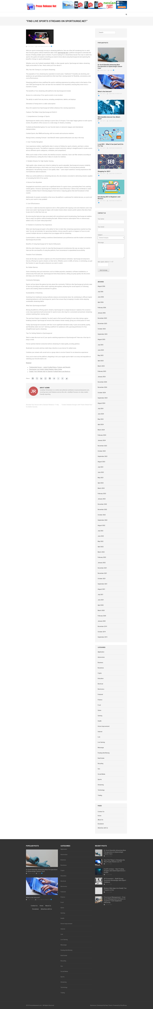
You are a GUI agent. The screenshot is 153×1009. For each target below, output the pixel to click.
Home (99, 815)
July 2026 (100, 291)
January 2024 (102, 440)
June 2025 (101, 350)
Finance (100, 700)
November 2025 (102, 323)
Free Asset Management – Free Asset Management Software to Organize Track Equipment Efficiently (114, 899)
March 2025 (101, 366)
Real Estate (101, 758)
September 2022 (102, 520)
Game (99, 710)
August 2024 (101, 403)
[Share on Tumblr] (58, 378)
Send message (103, 270)
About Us (100, 820)
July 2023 (100, 467)
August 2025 (101, 339)
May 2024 (100, 419)
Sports (100, 779)
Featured (100, 694)
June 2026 (101, 297)
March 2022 (101, 552)
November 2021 (102, 573)
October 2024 (102, 392)
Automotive (101, 657)
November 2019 (102, 626)
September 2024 (102, 398)
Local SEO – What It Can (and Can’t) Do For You (110, 145)
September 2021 (102, 584)
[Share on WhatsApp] (45, 378)
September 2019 (102, 637)
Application (101, 652)
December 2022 (102, 504)
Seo (99, 769)
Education (101, 678)
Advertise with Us (103, 828)
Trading (100, 795)
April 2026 (101, 302)
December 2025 (102, 318)
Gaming (100, 715)
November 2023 (102, 446)
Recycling (100, 763)
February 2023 (102, 493)
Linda (111, 70)
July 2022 (100, 531)
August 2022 (101, 525)
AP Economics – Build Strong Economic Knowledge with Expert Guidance (115, 880)
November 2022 (102, 509)
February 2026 (102, 307)
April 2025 (101, 361)
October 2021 (102, 578)
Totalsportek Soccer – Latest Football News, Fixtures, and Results (49, 367)
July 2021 (100, 594)
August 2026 (101, 286)
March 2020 (101, 610)
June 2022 (101, 536)
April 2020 (101, 605)
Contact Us (101, 811)
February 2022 (102, 557)
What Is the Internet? (105, 91)
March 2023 (101, 488)
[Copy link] (66, 378)
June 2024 (101, 414)
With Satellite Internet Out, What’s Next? (109, 118)
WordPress (123, 1005)
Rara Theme (108, 1005)
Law (99, 737)
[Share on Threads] (62, 378)
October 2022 (102, 515)
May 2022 (100, 541)
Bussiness (101, 668)
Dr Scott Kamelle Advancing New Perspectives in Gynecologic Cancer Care (110, 66)
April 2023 (101, 483)
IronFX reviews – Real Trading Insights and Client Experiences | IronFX (115, 870)
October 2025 (102, 329)
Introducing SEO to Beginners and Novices (109, 197)
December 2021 (102, 568)
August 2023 (101, 461)
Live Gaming (101, 742)
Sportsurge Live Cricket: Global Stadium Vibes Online (45, 369)
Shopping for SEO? (104, 171)
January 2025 (102, 376)
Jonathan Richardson (43, 46)
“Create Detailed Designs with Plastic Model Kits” (76, 405)
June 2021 (101, 600)
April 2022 (101, 546)
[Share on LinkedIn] (41, 378)
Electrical (100, 684)
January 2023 (102, 499)
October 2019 (102, 632)
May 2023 (100, 477)
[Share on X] (37, 378)
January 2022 (102, 562)
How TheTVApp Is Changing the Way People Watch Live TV (114, 861)
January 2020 (102, 621)
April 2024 (101, 424)
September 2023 (102, 456)
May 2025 (100, 355)
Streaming (101, 785)
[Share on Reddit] (54, 378)
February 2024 (102, 435)
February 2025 (102, 371)
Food (99, 705)
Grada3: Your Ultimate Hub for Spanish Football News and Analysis (49, 371)
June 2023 (101, 472)
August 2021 (101, 589)
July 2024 (100, 408)
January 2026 (102, 313)
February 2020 (102, 616)
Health (99, 721)
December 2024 (102, 382)
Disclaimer (101, 824)
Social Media (101, 774)
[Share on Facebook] (32, 378)
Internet (100, 731)
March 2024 (101, 430)
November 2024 (102, 387)
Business (100, 662)
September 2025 (102, 334)
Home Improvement (103, 726)
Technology (101, 790)
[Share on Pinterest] (49, 378)
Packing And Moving (103, 753)
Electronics (101, 689)
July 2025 (100, 345)
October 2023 (102, 451)
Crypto (100, 673)
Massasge (101, 747)
